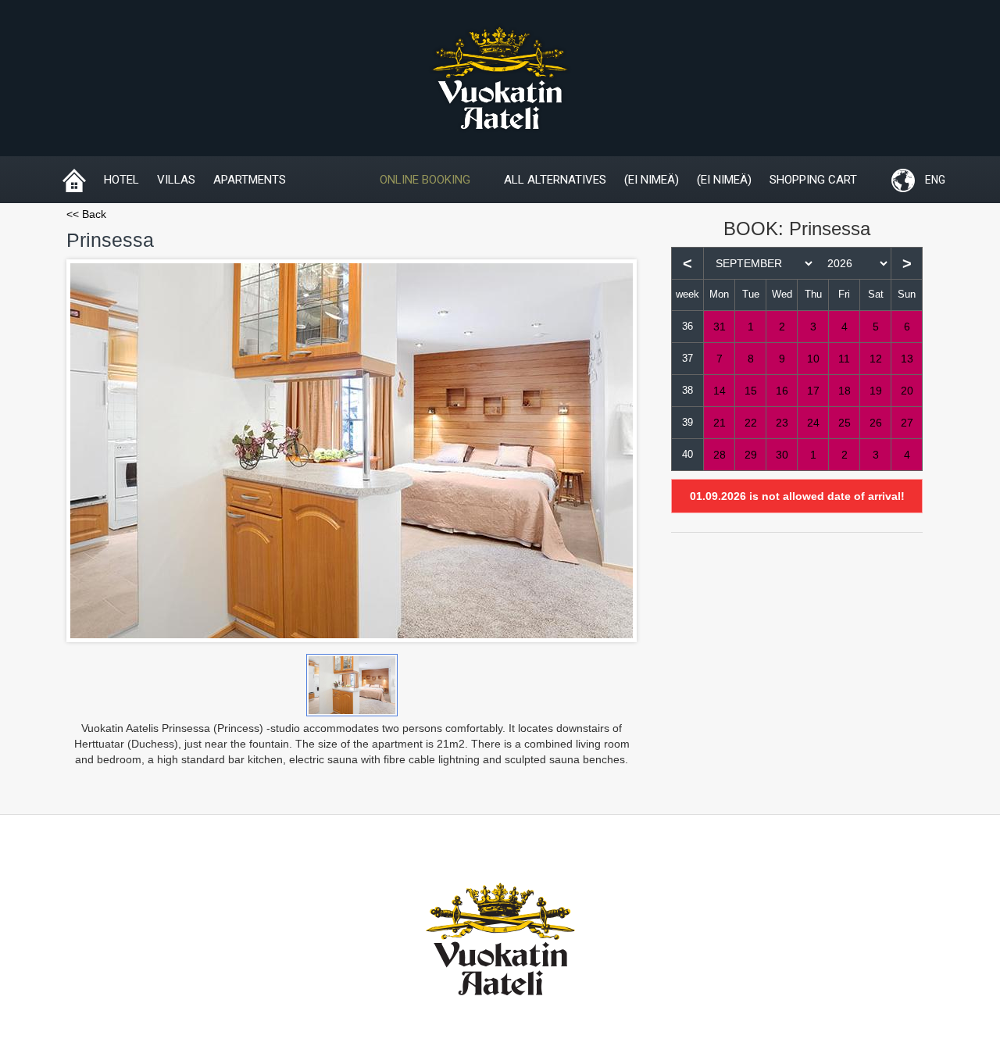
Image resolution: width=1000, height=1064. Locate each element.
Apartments (249, 180)
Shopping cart (813, 180)
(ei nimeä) (651, 180)
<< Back (86, 214)
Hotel (121, 180)
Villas (176, 180)
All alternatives (555, 180)
